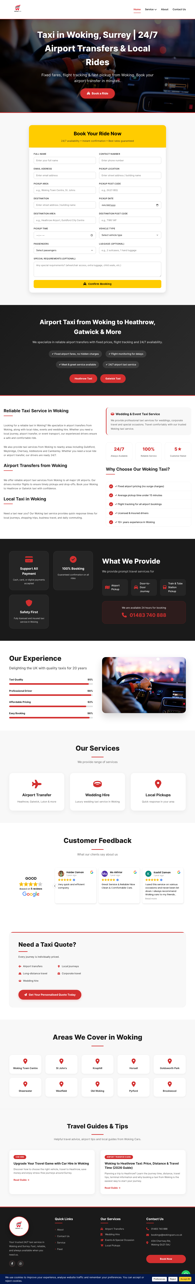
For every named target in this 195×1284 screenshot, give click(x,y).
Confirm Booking (100, 283)
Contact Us (179, 9)
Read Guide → (22, 1179)
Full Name (40, 154)
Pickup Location (109, 168)
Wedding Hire (112, 1234)
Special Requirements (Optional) (55, 258)
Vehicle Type (107, 228)
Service (61, 1242)
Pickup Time (41, 228)
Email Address (43, 168)
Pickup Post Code (110, 183)
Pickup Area (41, 183)
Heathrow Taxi (83, 378)
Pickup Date (106, 198)
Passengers (41, 243)
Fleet (60, 1249)
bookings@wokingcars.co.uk (166, 1234)
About (164, 9)
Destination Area (44, 213)
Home (137, 9)
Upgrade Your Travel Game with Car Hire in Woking (51, 1163)
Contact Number (109, 154)
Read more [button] (179, 898)
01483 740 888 (159, 1228)
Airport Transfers (114, 1228)
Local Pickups (112, 1245)
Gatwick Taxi (113, 378)
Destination (41, 198)
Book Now (166, 1258)
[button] (183, 886)
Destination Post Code (113, 213)
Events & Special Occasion (119, 1240)
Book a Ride (100, 93)
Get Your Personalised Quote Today (52, 994)
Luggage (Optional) (111, 243)
